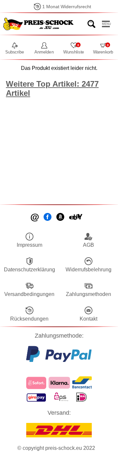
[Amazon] (60, 217)
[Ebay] (76, 217)
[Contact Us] (35, 217)
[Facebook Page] (48, 217)
